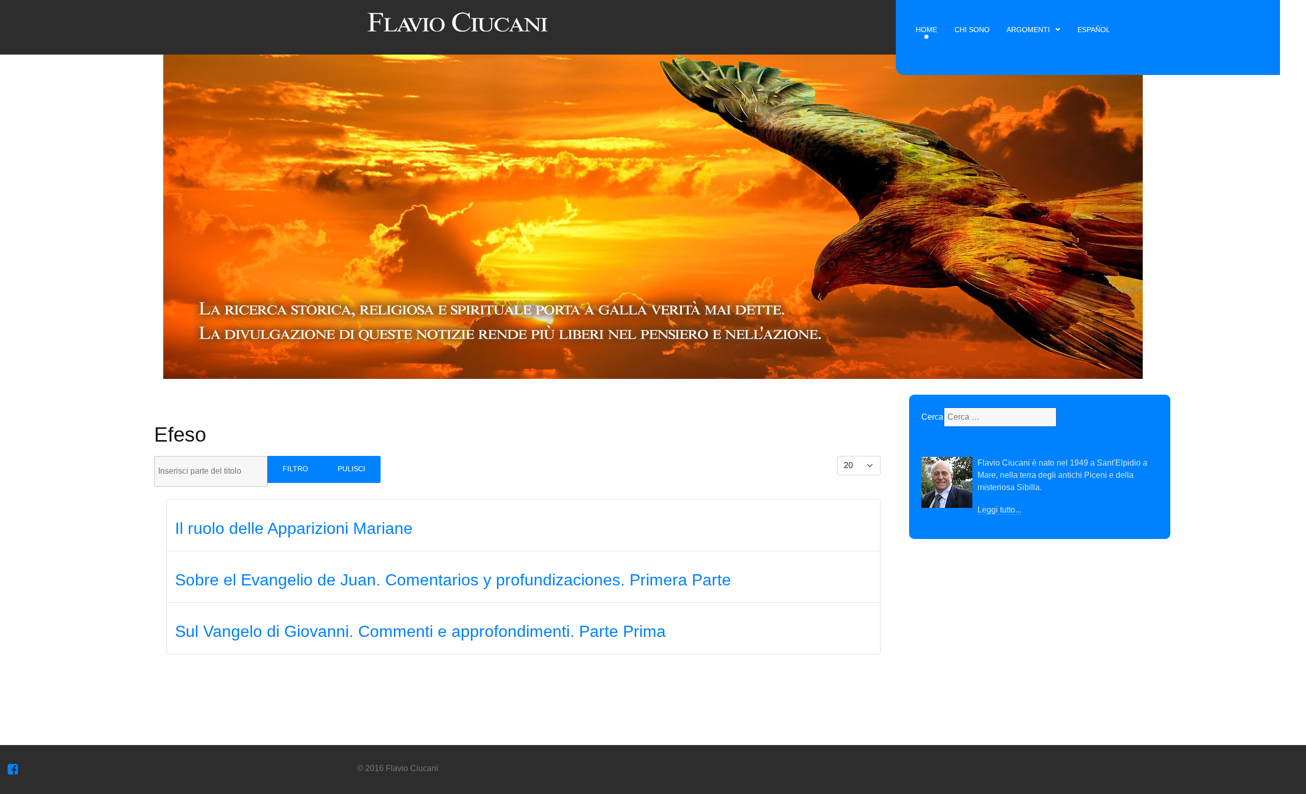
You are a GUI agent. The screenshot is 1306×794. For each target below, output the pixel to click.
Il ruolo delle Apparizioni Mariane (294, 528)
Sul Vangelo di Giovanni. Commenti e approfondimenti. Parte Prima (420, 631)
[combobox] (1000, 417)
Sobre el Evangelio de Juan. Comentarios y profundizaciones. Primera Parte (453, 580)
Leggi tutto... (999, 509)
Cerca (932, 417)
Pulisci (351, 469)
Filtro (295, 469)
